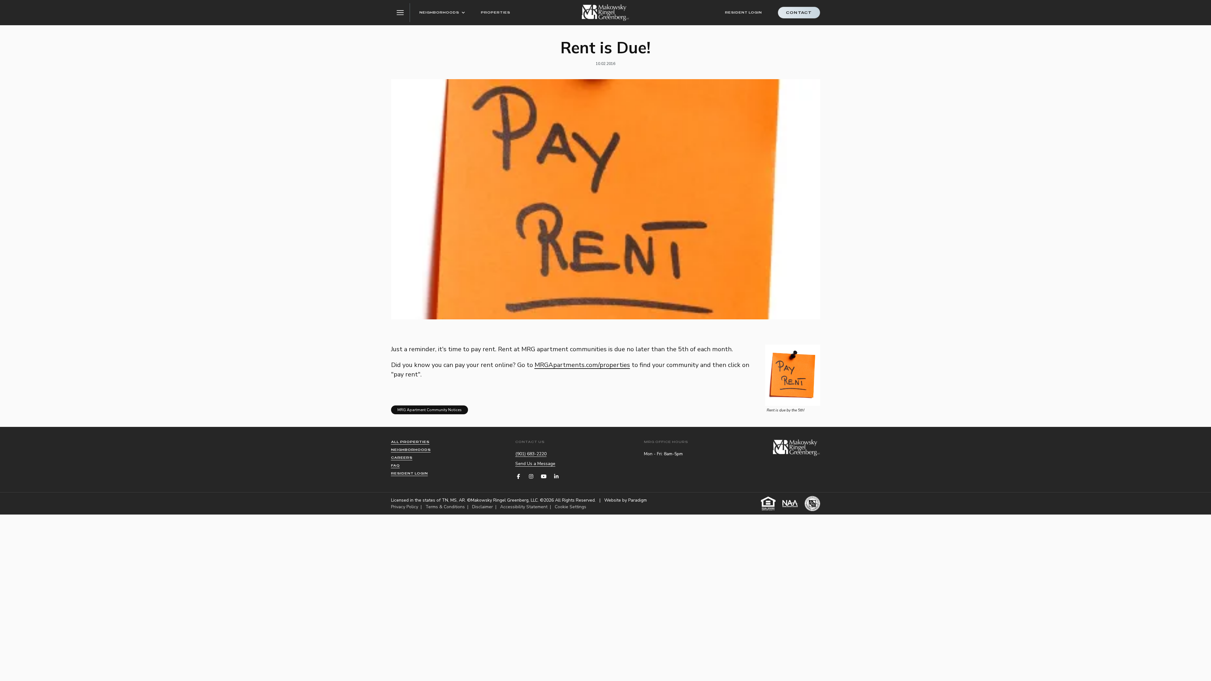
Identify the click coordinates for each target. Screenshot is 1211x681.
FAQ (395, 465)
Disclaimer (482, 507)
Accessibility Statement (523, 507)
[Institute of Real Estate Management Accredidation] (812, 503)
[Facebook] (518, 476)
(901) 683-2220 (531, 454)
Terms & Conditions (445, 507)
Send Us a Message (535, 464)
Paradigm (637, 500)
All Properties (410, 442)
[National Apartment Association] (790, 503)
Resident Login (743, 12)
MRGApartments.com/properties (582, 365)
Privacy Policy (404, 507)
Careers (401, 458)
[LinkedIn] (556, 476)
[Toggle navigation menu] (400, 12)
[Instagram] (531, 476)
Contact (799, 12)
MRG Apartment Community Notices (429, 409)
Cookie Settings (570, 507)
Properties (495, 12)
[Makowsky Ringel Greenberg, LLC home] (605, 12)
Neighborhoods (439, 12)
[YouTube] (544, 476)
